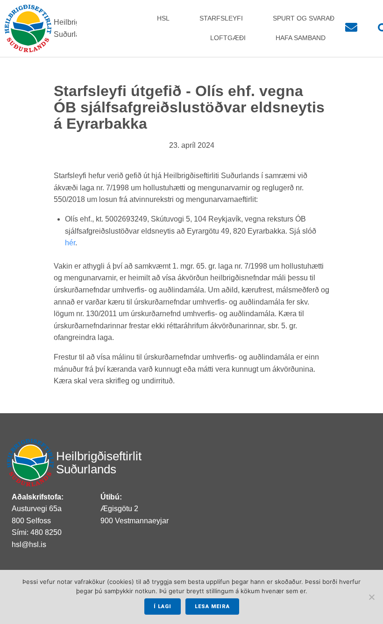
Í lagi (162, 606)
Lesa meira (212, 606)
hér (70, 243)
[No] (371, 597)
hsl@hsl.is (29, 544)
